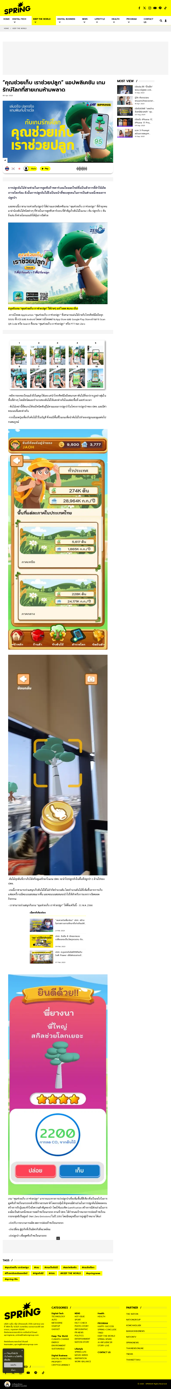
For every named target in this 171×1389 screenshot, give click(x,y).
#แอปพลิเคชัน (70, 1267)
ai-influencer (105, 1342)
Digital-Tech (57, 1313)
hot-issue (80, 1316)
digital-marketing (61, 1358)
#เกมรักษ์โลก (88, 1267)
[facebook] (10, 160)
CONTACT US (104, 1352)
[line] (19, 160)
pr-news (79, 1332)
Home (6, 28)
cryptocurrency (61, 1365)
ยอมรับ (13, 1365)
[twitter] (14, 160)
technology (58, 1316)
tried (100, 1332)
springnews (132, 1342)
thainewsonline (134, 1348)
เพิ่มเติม (7, 1359)
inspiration (81, 1358)
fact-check (81, 1322)
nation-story (82, 1342)
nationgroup (133, 1319)
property (57, 1361)
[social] (139, 8)
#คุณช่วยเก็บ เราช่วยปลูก (17, 1267)
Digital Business (59, 1355)
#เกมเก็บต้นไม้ (51, 1267)
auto (54, 1319)
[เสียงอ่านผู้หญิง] (30, 168)
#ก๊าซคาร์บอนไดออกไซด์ (16, 1273)
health (101, 1316)
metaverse (57, 1322)
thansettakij (133, 1359)
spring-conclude (107, 1329)
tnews (129, 1354)
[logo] (17, 8)
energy (55, 1342)
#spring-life (11, 1279)
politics (79, 1335)
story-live (103, 1345)
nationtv (131, 1336)
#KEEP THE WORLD (70, 1273)
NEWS (77, 1313)
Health (101, 1313)
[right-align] (160, 20)
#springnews (93, 1273)
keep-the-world (106, 1336)
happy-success (106, 1326)
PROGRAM (103, 1323)
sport (78, 1319)
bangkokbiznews (135, 1331)
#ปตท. (52, 1273)
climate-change (60, 1339)
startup (56, 1326)
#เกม (36, 1267)
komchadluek (133, 1325)
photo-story (82, 1326)
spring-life (80, 1351)
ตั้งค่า (13, 1370)
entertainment (82, 1338)
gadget (56, 1329)
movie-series (81, 1355)
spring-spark (105, 1339)
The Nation (132, 1314)
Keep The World (20, 28)
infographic (81, 1329)
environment (59, 1345)
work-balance (83, 1361)
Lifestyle (79, 1348)
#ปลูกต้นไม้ (38, 1273)
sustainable (58, 1348)
